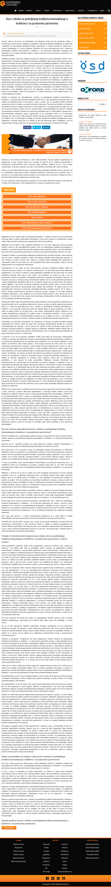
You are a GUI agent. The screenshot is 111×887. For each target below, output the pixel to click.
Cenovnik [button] (29, 11)
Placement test (92, 11)
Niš (46, 868)
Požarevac (65, 851)
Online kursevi (18, 851)
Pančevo (64, 844)
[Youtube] (63, 878)
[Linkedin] (58, 878)
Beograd (46, 844)
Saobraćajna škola (92, 851)
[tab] (37, 196)
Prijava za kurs (18, 844)
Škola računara (18, 858)
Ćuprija (46, 851)
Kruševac (46, 865)
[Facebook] (47, 878)
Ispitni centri (57, 11)
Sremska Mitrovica (65, 871)
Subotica (64, 858)
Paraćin (65, 847)
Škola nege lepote (92, 858)
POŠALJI (103, 104)
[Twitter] (52, 878)
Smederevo (65, 854)
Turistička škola (92, 854)
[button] (37, 196)
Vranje (64, 865)
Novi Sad (46, 871)
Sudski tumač (18, 854)
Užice (65, 861)
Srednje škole (69, 11)
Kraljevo (46, 861)
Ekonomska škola (92, 847)
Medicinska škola (92, 844)
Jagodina (46, 854)
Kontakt (21, 11)
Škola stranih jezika (18, 861)
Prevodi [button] (46, 11)
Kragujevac (46, 858)
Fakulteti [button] (81, 11)
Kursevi (38, 11)
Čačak (46, 847)
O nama (102, 11)
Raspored (18, 847)
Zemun (64, 868)
